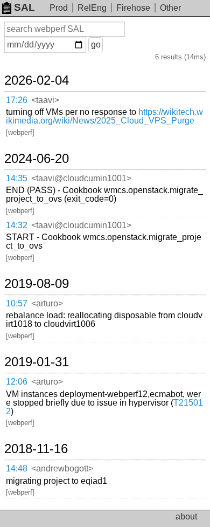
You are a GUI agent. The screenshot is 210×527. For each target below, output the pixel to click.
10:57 (16, 303)
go (96, 44)
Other (170, 7)
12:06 (16, 381)
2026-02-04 (36, 80)
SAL (24, 7)
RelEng (92, 7)
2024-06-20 (36, 158)
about (186, 516)
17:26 (16, 100)
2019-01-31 (36, 362)
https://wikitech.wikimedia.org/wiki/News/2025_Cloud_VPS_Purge (104, 116)
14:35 (16, 178)
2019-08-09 (36, 283)
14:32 (16, 225)
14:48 (16, 468)
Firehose (133, 7)
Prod (59, 7)
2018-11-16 (36, 448)
